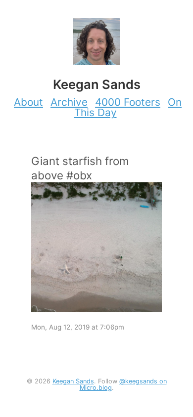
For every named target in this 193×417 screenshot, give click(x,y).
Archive (69, 102)
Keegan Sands (73, 381)
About (28, 102)
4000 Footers (127, 102)
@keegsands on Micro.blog (123, 384)
